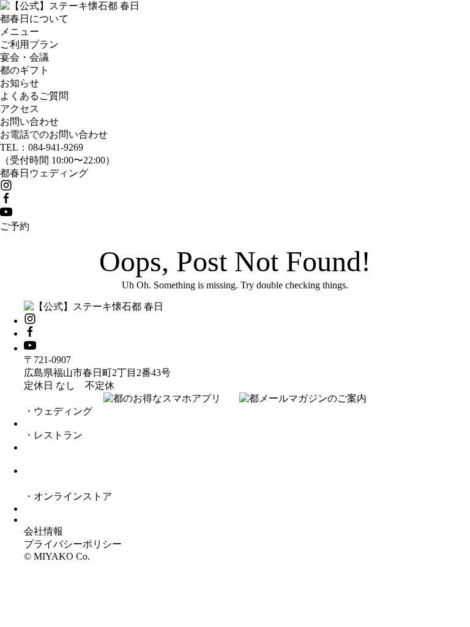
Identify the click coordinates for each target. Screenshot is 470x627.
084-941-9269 (55, 147)
